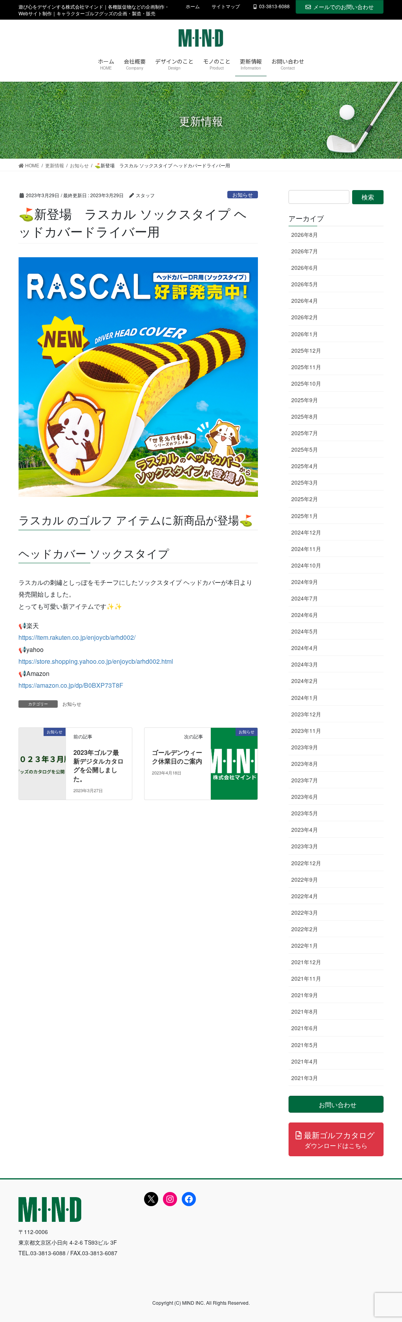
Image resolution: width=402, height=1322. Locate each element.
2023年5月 (304, 813)
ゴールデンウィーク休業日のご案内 (177, 756)
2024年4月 (304, 648)
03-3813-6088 (274, 6)
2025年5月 (304, 449)
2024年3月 (304, 664)
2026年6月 (304, 267)
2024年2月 (304, 681)
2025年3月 (304, 482)
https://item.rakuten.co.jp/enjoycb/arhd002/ (76, 637)
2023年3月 (304, 846)
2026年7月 (304, 251)
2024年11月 (306, 549)
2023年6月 (304, 796)
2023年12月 (306, 714)
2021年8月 (304, 1011)
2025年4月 (304, 466)
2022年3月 (304, 912)
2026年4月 (304, 300)
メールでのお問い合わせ (343, 7)
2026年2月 (304, 317)
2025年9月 (304, 400)
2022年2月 (304, 929)
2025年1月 (304, 516)
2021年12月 (306, 962)
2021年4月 (304, 1061)
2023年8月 (304, 763)
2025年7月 (304, 433)
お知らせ (242, 194)
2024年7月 (304, 598)
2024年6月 (304, 615)
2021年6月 (304, 1028)
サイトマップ (226, 6)
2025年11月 (306, 367)
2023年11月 (306, 730)
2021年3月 (304, 1078)
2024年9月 (304, 582)
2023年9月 (304, 747)
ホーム (193, 6)
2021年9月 (304, 995)
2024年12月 (306, 532)
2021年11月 (306, 978)
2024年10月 (306, 565)
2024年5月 (304, 631)
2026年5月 (304, 284)
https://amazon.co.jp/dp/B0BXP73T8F (70, 685)
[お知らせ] (42, 756)
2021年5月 (304, 1045)
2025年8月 (304, 416)
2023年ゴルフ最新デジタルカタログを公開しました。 (98, 765)
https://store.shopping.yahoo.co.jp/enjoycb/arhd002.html (95, 661)
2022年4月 (304, 896)
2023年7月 (304, 780)
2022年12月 (306, 863)
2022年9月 (304, 879)
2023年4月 (304, 829)
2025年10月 (306, 383)
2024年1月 (304, 697)
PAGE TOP (384, 1274)
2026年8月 (304, 234)
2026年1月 (304, 334)
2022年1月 (304, 945)
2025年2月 (304, 499)
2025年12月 (306, 350)
